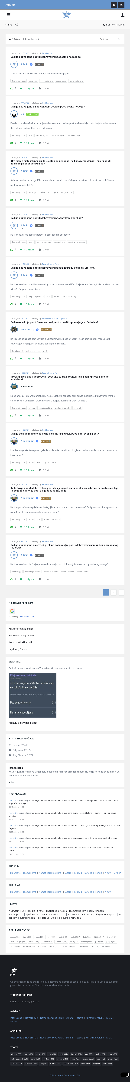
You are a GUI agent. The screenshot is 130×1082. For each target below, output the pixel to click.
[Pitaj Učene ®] (68, 14)
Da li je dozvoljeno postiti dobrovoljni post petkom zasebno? (46, 218)
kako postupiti (18, 941)
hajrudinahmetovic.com (53, 914)
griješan (32, 408)
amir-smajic (74, 914)
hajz (87, 937)
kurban (47, 941)
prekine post (82, 571)
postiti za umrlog (69, 296)
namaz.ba (76, 917)
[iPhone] (114, 5)
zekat (83, 946)
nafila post (33, 81)
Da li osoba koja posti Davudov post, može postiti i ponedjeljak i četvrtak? (54, 322)
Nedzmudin (27, 441)
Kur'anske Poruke (93, 872)
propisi (15, 946)
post (30, 135)
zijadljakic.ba (32, 914)
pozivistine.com (96, 910)
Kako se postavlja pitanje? (22, 629)
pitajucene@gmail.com (25, 1001)
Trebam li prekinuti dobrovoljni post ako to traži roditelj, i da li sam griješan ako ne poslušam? (59, 378)
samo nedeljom (76, 81)
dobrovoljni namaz (33, 571)
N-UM (108, 872)
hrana (31, 462)
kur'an (34, 941)
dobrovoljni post (19, 81)
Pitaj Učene (15, 872)
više (11, 782)
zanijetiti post (66, 192)
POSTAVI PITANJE (115, 24)
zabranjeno (69, 946)
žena (54, 462)
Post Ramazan (48, 53)
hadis (62, 937)
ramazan (56, 519)
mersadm (13, 800)
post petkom (59, 242)
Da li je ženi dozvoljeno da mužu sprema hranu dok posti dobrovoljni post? (54, 433)
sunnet (54, 946)
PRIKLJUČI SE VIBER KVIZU (23, 722)
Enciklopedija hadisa (56, 910)
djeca (38, 937)
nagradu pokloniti (36, 296)
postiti (56, 296)
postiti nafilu (61, 81)
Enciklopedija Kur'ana (33, 910)
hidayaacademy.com (105, 914)
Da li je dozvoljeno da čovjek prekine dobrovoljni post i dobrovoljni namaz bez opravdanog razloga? (64, 546)
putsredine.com (28, 917)
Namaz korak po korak (50, 872)
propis (46, 519)
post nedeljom (46, 81)
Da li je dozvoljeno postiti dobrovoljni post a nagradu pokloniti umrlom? (52, 268)
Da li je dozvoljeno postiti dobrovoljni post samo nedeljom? (45, 57)
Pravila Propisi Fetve (50, 264)
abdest (15, 937)
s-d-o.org (63, 917)
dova (50, 937)
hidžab (99, 937)
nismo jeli (33, 192)
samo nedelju (74, 135)
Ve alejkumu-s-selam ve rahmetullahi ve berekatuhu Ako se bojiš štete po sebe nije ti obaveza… (74, 838)
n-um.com (14, 910)
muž (74, 941)
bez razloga (16, 571)
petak (31, 242)
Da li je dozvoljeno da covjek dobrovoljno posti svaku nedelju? (47, 106)
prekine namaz (67, 571)
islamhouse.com (77, 910)
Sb (22, 114)
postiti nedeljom (58, 135)
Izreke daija (16, 767)
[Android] (121, 5)
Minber (117, 872)
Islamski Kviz (29, 872)
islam (111, 937)
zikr (95, 946)
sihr (42, 946)
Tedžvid (78, 872)
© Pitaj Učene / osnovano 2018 (65, 1075)
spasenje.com (16, 914)
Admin (24, 64)
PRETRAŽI (13, 24)
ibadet (39, 462)
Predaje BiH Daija (47, 917)
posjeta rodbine (45, 408)
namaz (86, 941)
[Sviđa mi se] (11, 87)
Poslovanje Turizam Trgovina (54, 318)
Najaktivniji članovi (18, 649)
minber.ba (87, 914)
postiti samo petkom (76, 242)
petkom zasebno (44, 242)
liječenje (61, 941)
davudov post (17, 351)
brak (27, 937)
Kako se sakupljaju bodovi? (22, 635)
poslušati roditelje (62, 408)
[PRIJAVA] (122, 14)
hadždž (75, 937)
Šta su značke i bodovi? (20, 642)
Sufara (68, 872)
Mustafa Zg (27, 329)
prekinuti (77, 408)
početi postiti (45, 192)
